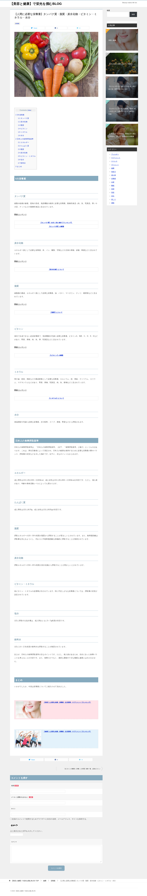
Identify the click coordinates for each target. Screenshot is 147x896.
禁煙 (112, 189)
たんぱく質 (23, 146)
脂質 (21, 125)
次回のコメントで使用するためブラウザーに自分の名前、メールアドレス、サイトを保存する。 (50, 819)
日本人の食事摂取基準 (24, 139)
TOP (25, 881)
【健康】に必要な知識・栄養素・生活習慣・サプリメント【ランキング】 (67, 731)
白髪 (112, 182)
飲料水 (22, 163)
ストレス (114, 161)
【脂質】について (56, 312)
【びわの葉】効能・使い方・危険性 (120, 64)
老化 (112, 196)
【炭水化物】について (56, 269)
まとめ (18, 166)
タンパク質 (23, 118)
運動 (112, 203)
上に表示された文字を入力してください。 (27, 831)
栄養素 (17, 23)
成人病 (113, 175)
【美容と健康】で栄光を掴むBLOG (36, 3)
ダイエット (115, 165)
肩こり (113, 199)
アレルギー (115, 154)
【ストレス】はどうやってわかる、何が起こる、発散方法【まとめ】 (122, 87)
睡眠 (112, 185)
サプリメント (115, 158)
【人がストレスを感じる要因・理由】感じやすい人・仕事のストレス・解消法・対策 (122, 111)
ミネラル (22, 132)
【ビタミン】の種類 (56, 355)
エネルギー (23, 142)
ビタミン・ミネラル (27, 156)
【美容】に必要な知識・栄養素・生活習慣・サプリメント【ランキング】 (67, 702)
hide (29, 110)
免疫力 (113, 172)
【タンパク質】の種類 (56, 226)
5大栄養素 (19, 115)
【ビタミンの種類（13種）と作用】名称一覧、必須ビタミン (82, 769)
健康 (112, 168)
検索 (108, 10)
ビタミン (22, 128)
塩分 (21, 159)
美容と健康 (112, 40)
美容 (112, 192)
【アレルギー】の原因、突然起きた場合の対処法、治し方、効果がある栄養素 (122, 135)
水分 (21, 135)
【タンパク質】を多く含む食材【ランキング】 (56, 222)
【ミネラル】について (56, 398)
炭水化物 (22, 122)
